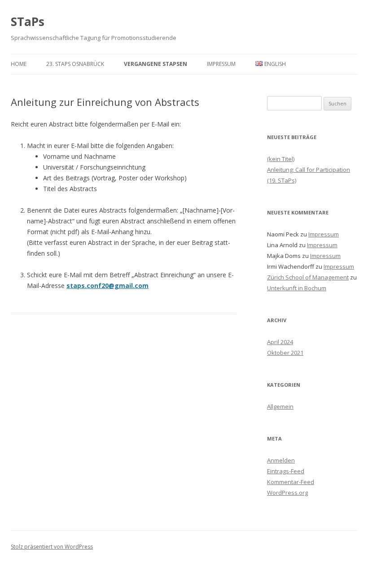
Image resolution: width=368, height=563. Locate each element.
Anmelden (281, 460)
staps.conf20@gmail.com (107, 285)
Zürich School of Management (308, 277)
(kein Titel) (280, 159)
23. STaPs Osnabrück (75, 64)
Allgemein (280, 406)
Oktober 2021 (285, 353)
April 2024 (280, 342)
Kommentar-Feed (290, 482)
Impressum (221, 64)
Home (18, 64)
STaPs (27, 21)
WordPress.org (287, 493)
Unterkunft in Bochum (296, 288)
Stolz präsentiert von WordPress (52, 546)
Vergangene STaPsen (155, 64)
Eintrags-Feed (285, 471)
